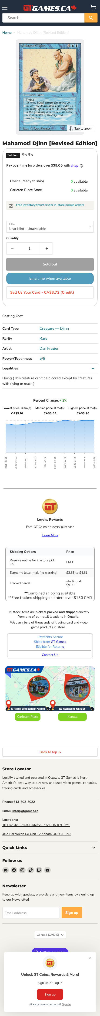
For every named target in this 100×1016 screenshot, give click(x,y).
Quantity (12, 238)
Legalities (10, 368)
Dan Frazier (49, 348)
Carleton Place (27, 716)
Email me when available (50, 278)
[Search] (91, 18)
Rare (43, 338)
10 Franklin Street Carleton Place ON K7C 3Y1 (36, 825)
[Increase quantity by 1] (47, 248)
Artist (7, 348)
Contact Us (50, 655)
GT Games (58, 642)
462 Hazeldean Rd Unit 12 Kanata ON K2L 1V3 (36, 834)
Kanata (72, 716)
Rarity (7, 338)
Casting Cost (12, 316)
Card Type (10, 328)
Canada (48, 935)
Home (7, 33)
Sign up (71, 912)
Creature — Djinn (54, 328)
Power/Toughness (17, 358)
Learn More (50, 535)
